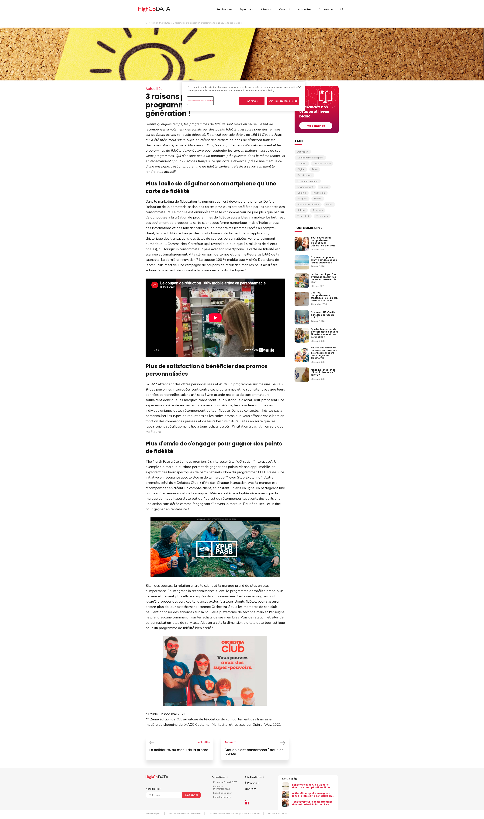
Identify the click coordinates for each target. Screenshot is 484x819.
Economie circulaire (307, 181)
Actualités (304, 9)
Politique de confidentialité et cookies (184, 813)
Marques (302, 198)
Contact (284, 9)
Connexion (326, 9)
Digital (301, 169)
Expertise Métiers (222, 797)
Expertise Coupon (222, 793)
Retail (329, 204)
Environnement (305, 186)
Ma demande (316, 126)
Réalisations (224, 9)
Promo (317, 198)
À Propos (266, 9)
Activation (302, 151)
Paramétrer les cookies (277, 813)
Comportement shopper (310, 157)
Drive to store (304, 175)
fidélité (324, 186)
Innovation (319, 192)
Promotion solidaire (308, 204)
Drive (314, 169)
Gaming (301, 192)
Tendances (322, 216)
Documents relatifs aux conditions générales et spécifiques (234, 813)
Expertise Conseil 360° (225, 782)
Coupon (301, 163)
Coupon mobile (322, 163)
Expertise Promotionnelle (221, 787)
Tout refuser (251, 100)
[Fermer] (299, 87)
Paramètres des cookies (200, 100)
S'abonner (191, 795)
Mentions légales (153, 813)
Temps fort (303, 216)
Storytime (318, 210)
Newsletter (153, 789)
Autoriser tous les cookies (283, 100)
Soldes (301, 210)
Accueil (154, 22)
